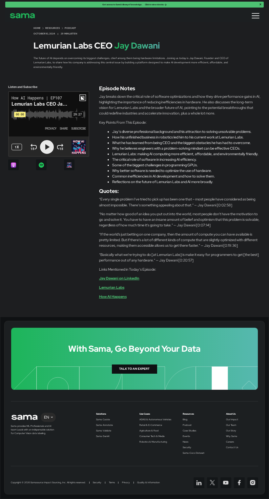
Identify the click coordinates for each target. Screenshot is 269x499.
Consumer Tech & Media (152, 436)
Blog (185, 419)
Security (187, 447)
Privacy (126, 482)
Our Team (231, 425)
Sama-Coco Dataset (193, 453)
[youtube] (225, 482)
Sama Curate (103, 419)
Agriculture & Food (148, 430)
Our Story (231, 430)
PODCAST (70, 28)
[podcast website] (69, 164)
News (185, 442)
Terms (112, 482)
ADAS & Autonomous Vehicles (155, 419)
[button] (255, 16)
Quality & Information (148, 482)
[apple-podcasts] (13, 164)
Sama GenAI (103, 436)
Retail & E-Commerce (150, 425)
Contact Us (232, 447)
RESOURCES (52, 28)
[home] (22, 15)
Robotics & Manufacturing (153, 442)
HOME (37, 28)
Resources (188, 414)
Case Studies (189, 430)
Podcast (187, 425)
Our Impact (232, 419)
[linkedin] (199, 482)
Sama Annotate (104, 425)
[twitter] (212, 482)
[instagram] (252, 482)
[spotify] (41, 164)
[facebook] (239, 482)
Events (186, 436)
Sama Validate (103, 430)
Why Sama (231, 436)
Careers (230, 442)
